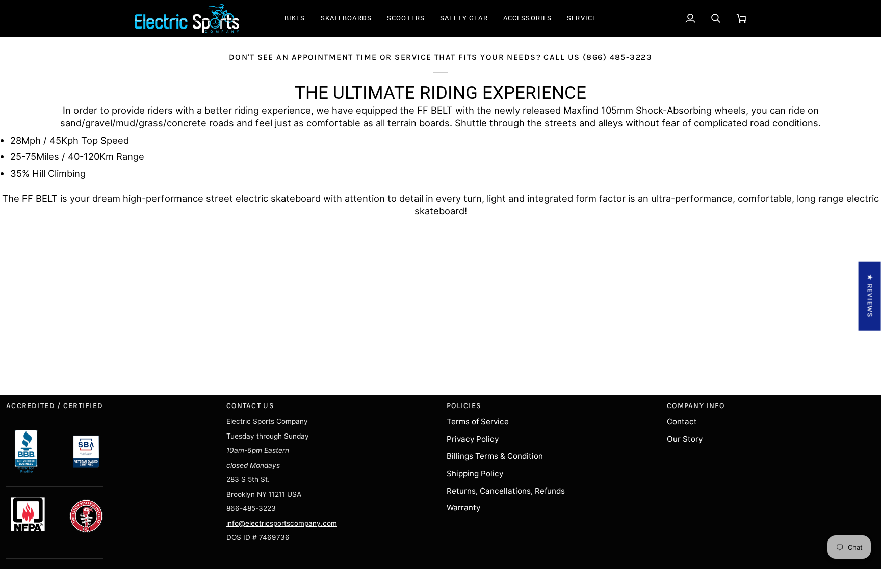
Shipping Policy (475, 473)
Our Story (685, 439)
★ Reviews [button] (870, 296)
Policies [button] (464, 405)
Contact (682, 421)
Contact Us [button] (250, 405)
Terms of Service (478, 421)
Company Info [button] (695, 405)
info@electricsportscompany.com (281, 523)
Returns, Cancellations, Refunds (506, 491)
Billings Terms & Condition (495, 456)
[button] (295, 18)
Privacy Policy (473, 439)
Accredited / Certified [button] (54, 405)
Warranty (463, 507)
